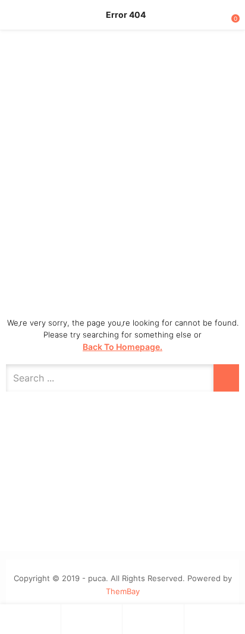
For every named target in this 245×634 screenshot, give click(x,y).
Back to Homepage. (122, 347)
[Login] (152, 619)
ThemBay (123, 591)
